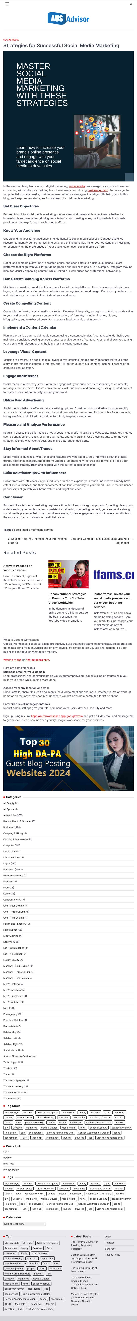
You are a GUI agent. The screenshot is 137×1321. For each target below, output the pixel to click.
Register (7, 1157)
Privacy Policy (11, 1169)
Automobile (9, 815)
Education (8, 869)
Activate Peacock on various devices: (17, 568)
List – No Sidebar (12, 953)
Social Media (11, 40)
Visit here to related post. (110, 1137)
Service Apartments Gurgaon (93, 1132)
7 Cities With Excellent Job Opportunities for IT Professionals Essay (84, 1258)
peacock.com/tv (98, 1127)
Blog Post (8, 1163)
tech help (37, 1137)
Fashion (7, 881)
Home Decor (10, 929)
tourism (67, 1137)
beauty (82, 1112)
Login (6, 1151)
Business (8, 827)
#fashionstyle (12, 1112)
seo (23, 1132)
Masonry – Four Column (16, 965)
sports (117, 1132)
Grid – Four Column (13, 905)
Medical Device (49, 1127)
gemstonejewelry (34, 1122)
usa (90, 1137)
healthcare (76, 1122)
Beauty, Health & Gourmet (17, 821)
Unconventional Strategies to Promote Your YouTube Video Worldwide (67, 598)
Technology (9, 1062)
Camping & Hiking (13, 833)
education (64, 1117)
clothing (9, 1117)
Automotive (68, 1112)
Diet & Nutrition (11, 857)
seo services (36, 1132)
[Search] (131, 4)
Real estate (9, 1026)
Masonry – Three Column (17, 971)
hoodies (119, 1122)
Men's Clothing (11, 984)
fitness (8, 1122)
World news (9, 1098)
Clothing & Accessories (15, 839)
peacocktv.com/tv (121, 1127)
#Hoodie (27, 1112)
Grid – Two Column (13, 917)
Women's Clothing (13, 1086)
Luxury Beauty (11, 959)
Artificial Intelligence (47, 1112)
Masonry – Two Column (16, 977)
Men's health (69, 1127)
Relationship (10, 1032)
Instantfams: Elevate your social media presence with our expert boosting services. (113, 600)
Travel (6, 1074)
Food (6, 887)
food (18, 1122)
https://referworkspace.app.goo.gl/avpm (57, 716)
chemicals (119, 1112)
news (83, 1127)
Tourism (7, 1068)
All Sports (8, 809)
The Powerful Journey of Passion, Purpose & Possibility (84, 1245)
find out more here (37, 659)
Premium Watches (13, 1020)
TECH (24, 1137)
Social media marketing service (33, 529)
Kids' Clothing (10, 935)
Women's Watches (13, 1092)
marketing (31, 1127)
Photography (10, 1014)
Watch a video (12, 659)
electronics (79, 1117)
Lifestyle (8, 941)
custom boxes (24, 1117)
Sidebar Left (10, 1038)
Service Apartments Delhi (60, 1132)
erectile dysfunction (100, 1117)
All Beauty (8, 803)
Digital (6, 863)
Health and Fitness (13, 923)
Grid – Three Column (14, 911)
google (51, 1122)
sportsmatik (11, 1137)
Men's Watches (11, 1002)
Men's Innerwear (12, 990)
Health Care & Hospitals (98, 1122)
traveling (79, 1137)
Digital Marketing (45, 1117)
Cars (106, 1112)
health (62, 1122)
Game (6, 893)
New (5, 1008)
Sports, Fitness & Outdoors (18, 1056)
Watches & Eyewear (14, 1080)
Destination (9, 851)
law (6, 1127)
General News (11, 899)
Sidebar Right (10, 1044)
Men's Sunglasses (13, 996)
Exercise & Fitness (13, 875)
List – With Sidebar (13, 947)
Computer (8, 845)
